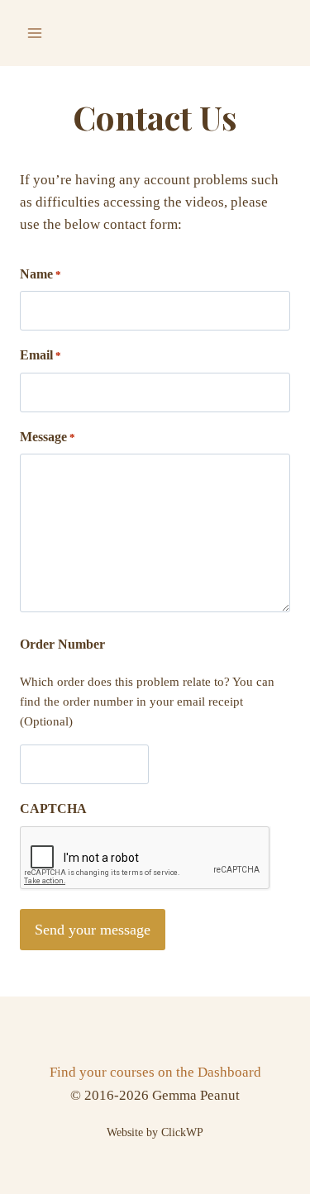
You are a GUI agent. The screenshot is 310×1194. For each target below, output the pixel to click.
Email (40, 355)
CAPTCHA (53, 809)
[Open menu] (35, 32)
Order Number (62, 644)
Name (40, 274)
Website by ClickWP (155, 1132)
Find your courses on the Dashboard (155, 1072)
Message (47, 437)
